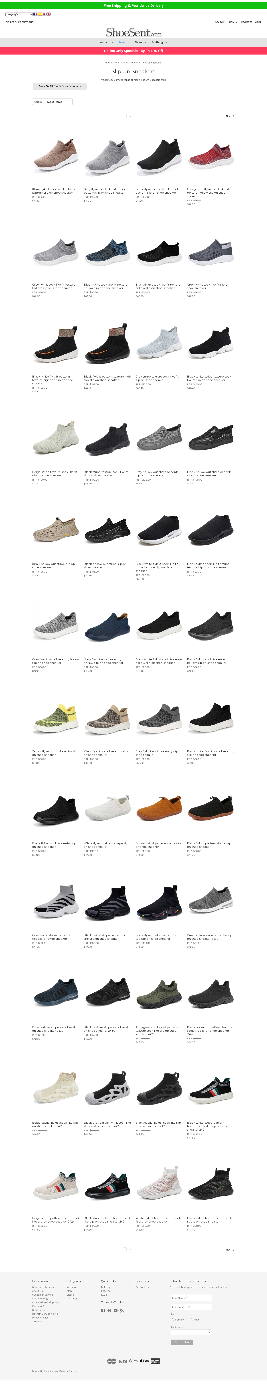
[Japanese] (44, 14)
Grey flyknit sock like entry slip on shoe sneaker (159, 753)
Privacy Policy (40, 1317)
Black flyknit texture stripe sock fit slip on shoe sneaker (209, 1219)
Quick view (53, 147)
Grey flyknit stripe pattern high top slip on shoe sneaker (53, 937)
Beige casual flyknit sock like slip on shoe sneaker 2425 (55, 1124)
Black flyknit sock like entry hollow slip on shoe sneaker (206, 661)
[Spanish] (40, 14)
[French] (35, 14)
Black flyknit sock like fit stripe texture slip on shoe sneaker (208, 565)
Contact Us (39, 1310)
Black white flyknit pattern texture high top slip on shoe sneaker (52, 380)
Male (196, 1319)
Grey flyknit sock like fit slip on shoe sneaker (208, 286)
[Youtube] (116, 1310)
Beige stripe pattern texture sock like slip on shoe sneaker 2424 (56, 1219)
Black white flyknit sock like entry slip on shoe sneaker (210, 753)
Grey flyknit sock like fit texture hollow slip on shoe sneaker (54, 286)
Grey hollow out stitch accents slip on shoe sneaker (157, 473)
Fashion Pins (40, 1306)
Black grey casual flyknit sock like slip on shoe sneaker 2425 (107, 1124)
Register (246, 22)
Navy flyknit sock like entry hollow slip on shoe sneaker (103, 661)
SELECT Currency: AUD (20, 22)
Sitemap (37, 1321)
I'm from (177, 1327)
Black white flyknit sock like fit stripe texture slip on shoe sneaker (156, 567)
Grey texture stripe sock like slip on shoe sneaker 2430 (209, 937)
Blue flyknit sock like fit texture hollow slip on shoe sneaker (106, 286)
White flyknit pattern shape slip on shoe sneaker (106, 845)
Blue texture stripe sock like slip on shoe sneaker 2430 (55, 1028)
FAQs (104, 1294)
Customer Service (42, 1294)
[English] (48, 14)
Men (122, 42)
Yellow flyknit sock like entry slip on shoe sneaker (54, 753)
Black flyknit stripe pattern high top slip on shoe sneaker (106, 937)
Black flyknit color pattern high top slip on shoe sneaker (157, 937)
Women (105, 42)
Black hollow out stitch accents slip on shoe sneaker (209, 473)
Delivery (105, 1287)
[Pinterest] (109, 1310)
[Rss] (122, 1310)
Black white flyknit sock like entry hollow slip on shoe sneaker (159, 661)
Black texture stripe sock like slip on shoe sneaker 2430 (107, 1028)
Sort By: (38, 102)
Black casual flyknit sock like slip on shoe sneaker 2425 (158, 1124)
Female (179, 1319)
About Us (37, 1290)
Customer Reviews (43, 1287)
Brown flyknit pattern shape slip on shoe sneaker (158, 845)
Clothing (158, 42)
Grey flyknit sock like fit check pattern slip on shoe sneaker (105, 190)
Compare (55, 154)
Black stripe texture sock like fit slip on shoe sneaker (106, 473)
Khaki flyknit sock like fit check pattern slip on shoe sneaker (53, 190)
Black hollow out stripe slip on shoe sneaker (105, 565)
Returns (106, 1290)
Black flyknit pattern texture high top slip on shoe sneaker (107, 378)
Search (219, 22)
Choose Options (56, 160)
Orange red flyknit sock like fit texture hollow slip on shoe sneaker (208, 192)
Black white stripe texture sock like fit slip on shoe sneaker (209, 378)
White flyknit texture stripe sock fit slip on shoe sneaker (158, 1219)
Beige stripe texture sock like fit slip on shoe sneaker (54, 473)
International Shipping (45, 1302)
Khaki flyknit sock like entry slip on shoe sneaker (106, 753)
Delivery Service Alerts (45, 1313)
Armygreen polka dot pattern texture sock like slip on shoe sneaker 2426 (156, 1030)
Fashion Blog (40, 1298)
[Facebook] (103, 1310)
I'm (173, 1314)
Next (229, 116)
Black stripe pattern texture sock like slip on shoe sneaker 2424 (107, 1219)
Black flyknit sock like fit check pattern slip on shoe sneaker (157, 190)
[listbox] (58, 101)
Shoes (139, 42)
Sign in (232, 22)
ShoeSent (49, 1371)
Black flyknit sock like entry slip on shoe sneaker (54, 845)
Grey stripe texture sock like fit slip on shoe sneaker (157, 378)
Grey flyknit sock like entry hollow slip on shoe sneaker (56, 661)
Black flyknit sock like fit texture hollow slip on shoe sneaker (158, 286)
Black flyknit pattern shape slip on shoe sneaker (209, 845)
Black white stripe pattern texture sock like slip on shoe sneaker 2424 (207, 1126)
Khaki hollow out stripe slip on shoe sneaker (53, 565)
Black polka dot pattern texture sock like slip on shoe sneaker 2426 (209, 1030)
